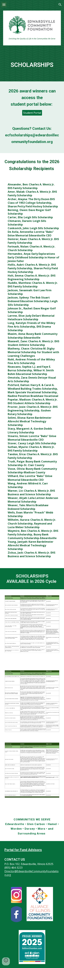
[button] (4, 4)
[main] (32, 62)
